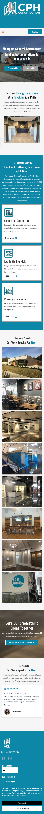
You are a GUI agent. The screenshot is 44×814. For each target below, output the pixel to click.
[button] (3, 32)
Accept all (22, 803)
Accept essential (22, 808)
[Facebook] (3, 758)
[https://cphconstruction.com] (22, 8)
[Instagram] (10, 758)
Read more (8, 705)
